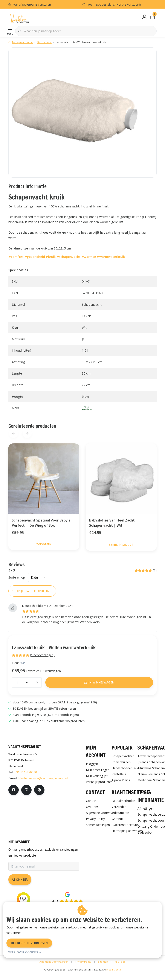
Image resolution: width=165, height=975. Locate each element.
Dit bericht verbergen (29, 943)
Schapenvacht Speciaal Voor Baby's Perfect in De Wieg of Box (41, 523)
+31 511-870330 (25, 772)
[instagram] (26, 790)
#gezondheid (34, 257)
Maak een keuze (84, 966)
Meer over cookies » (24, 952)
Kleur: (18, 663)
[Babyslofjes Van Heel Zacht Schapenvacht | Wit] (121, 478)
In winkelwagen (102, 682)
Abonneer (20, 879)
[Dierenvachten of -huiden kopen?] (19, 17)
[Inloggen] (144, 17)
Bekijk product (121, 545)
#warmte (88, 257)
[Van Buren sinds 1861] (87, 408)
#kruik (51, 257)
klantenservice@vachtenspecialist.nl (43, 778)
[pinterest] (39, 790)
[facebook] (13, 790)
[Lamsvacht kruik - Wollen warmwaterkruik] (82, 112)
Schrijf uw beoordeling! (32, 591)
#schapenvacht (69, 257)
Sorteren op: (17, 577)
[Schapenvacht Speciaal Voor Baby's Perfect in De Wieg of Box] (43, 478)
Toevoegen (43, 544)
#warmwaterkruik (111, 257)
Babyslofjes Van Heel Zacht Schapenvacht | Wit (112, 523)
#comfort (16, 257)
